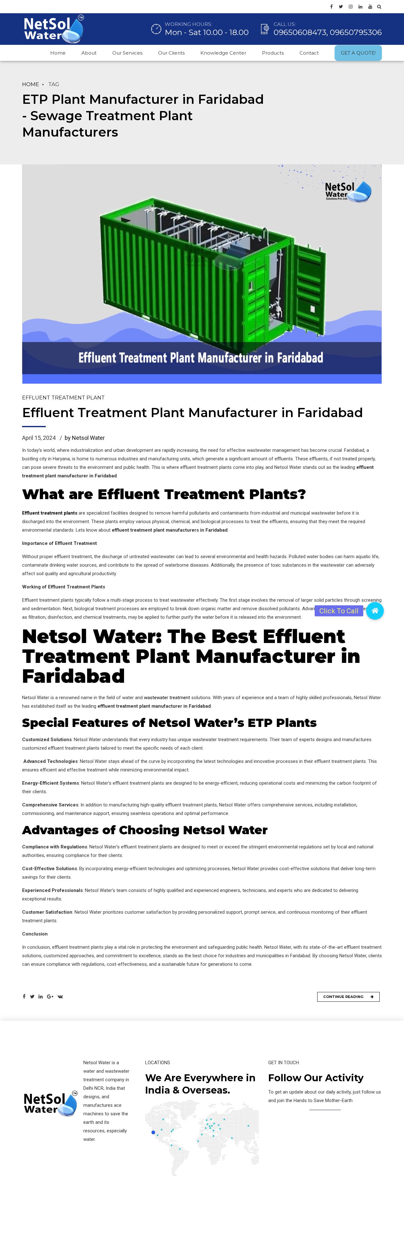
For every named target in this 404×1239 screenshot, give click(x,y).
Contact (309, 53)
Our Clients (171, 53)
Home (58, 53)
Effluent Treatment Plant (63, 397)
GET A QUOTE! (358, 53)
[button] (375, 611)
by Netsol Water (85, 437)
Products (273, 53)
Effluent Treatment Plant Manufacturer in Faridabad (192, 412)
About (89, 53)
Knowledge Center (223, 53)
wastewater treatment (167, 697)
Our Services (127, 53)
